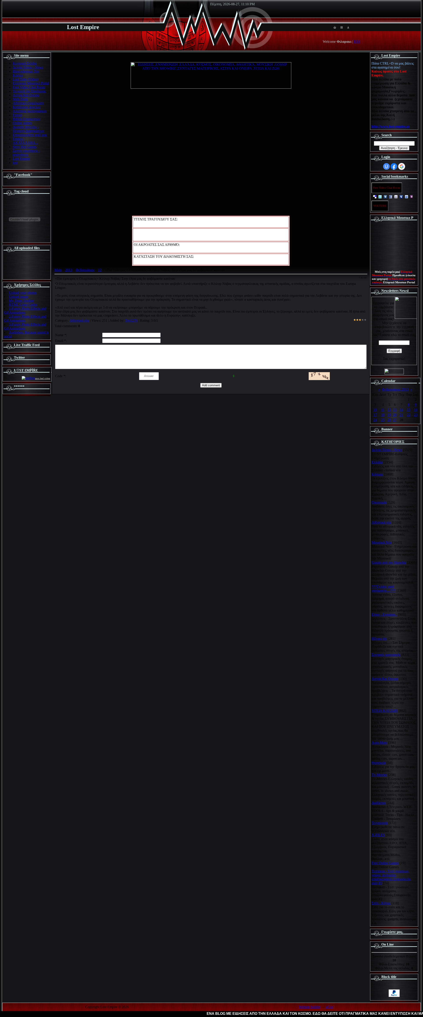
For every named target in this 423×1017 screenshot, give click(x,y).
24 (375, 420)
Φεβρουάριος (85, 270)
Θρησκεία (379, 763)
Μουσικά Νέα (381, 542)
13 (395, 410)
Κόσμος (377, 474)
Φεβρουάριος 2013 (395, 389)
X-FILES (378, 835)
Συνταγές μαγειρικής (386, 655)
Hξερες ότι (379, 638)
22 (408, 415)
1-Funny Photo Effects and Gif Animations (25, 310)
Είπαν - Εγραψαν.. (384, 614)
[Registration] (342, 27)
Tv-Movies (379, 775)
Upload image (18, 297)
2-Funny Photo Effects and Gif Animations (25, 318)
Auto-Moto (379, 743)
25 (383, 420)
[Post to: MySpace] (401, 196)
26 (389, 420)
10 (375, 410)
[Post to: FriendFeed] (406, 196)
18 (383, 415)
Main (58, 270)
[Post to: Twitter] (380, 196)
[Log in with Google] (401, 166)
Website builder (310, 1007)
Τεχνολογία (380, 823)
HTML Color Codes (23, 304)
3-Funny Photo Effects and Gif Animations (25, 326)
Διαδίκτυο (379, 803)
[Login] (348, 27)
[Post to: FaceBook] (390, 196)
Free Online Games (385, 863)
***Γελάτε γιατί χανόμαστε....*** (384, 588)
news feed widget (42, 378)
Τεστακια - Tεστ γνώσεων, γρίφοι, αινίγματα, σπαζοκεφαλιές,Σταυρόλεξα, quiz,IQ (391, 877)
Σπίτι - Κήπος (381, 903)
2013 (68, 270)
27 (395, 420)
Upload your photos (23, 293)
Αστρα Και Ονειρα (385, 679)
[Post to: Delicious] (374, 196)
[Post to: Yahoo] (411, 196)
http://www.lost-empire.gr (390, 126)
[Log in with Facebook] (394, 166)
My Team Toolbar (21, 300)
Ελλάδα (377, 462)
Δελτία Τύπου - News (387, 450)
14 (401, 410)
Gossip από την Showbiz (389, 562)
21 (401, 415)
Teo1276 (131, 320)
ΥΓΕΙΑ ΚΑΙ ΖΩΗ (385, 711)
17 (375, 415)
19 (389, 415)
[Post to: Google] (396, 196)
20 (395, 415)
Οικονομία (379, 502)
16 (415, 410)
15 (408, 410)
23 (415, 415)
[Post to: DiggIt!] (385, 196)
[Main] (335, 27)
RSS (357, 41)
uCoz (329, 1007)
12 (100, 270)
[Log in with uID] (386, 166)
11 (382, 410)
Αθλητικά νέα (79, 320)
